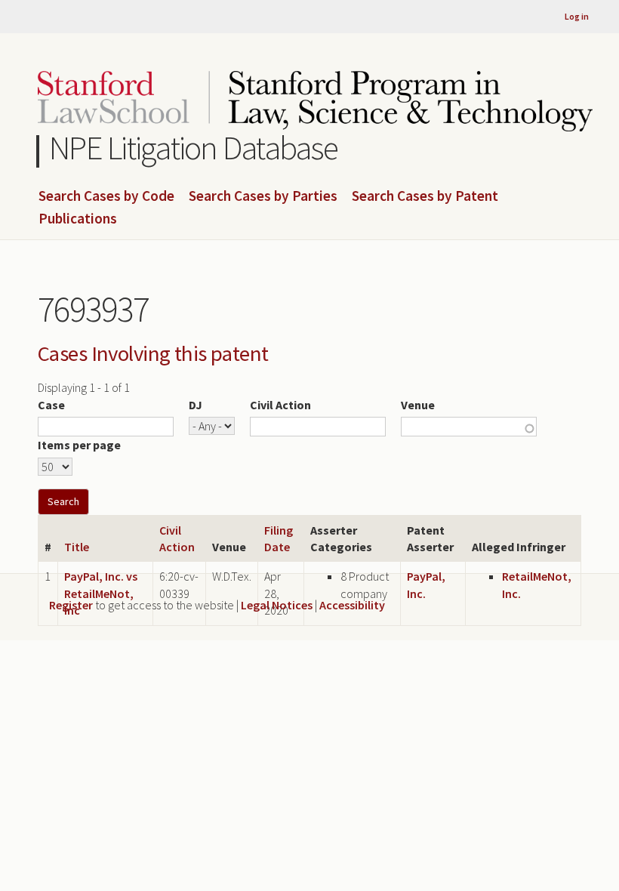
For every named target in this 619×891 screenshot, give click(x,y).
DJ (195, 404)
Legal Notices (277, 604)
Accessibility (352, 604)
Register (71, 604)
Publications (77, 219)
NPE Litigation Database (193, 147)
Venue (418, 404)
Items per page (79, 444)
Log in (577, 16)
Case (51, 404)
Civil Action (280, 404)
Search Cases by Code (106, 196)
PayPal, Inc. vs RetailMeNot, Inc (100, 593)
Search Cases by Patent (425, 196)
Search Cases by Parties (263, 196)
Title (76, 546)
